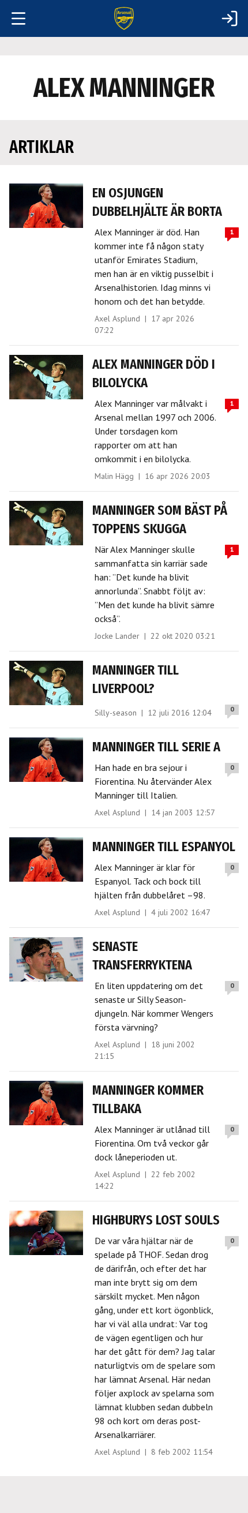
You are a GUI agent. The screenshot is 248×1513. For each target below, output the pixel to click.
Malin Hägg (114, 476)
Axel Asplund (117, 318)
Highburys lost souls (156, 1220)
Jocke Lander (117, 636)
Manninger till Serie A (156, 747)
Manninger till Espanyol (163, 846)
